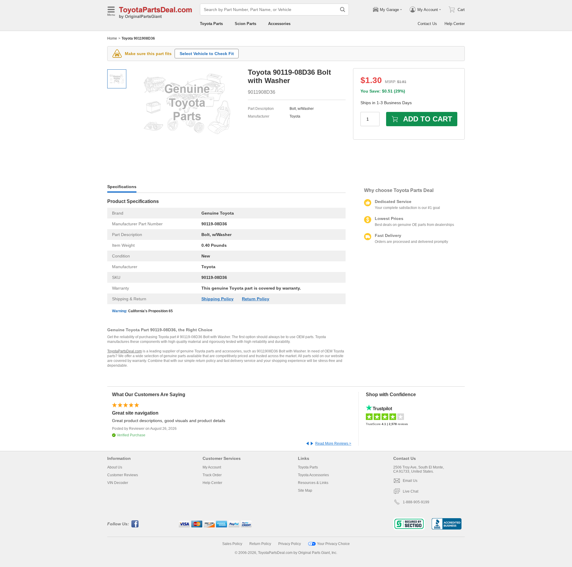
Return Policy (255, 298)
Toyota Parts (211, 23)
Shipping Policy (217, 298)
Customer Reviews (122, 475)
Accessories (279, 23)
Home (112, 38)
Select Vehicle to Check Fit (207, 53)
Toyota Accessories (313, 475)
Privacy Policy (289, 544)
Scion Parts (245, 23)
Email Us (410, 481)
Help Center (454, 23)
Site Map (305, 490)
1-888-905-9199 (416, 502)
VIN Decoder (117, 483)
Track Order (212, 475)
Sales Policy (232, 544)
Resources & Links (313, 483)
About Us (114, 467)
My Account (212, 467)
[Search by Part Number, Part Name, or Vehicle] (342, 9)
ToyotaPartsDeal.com (124, 351)
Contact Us (427, 23)
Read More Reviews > (333, 443)
